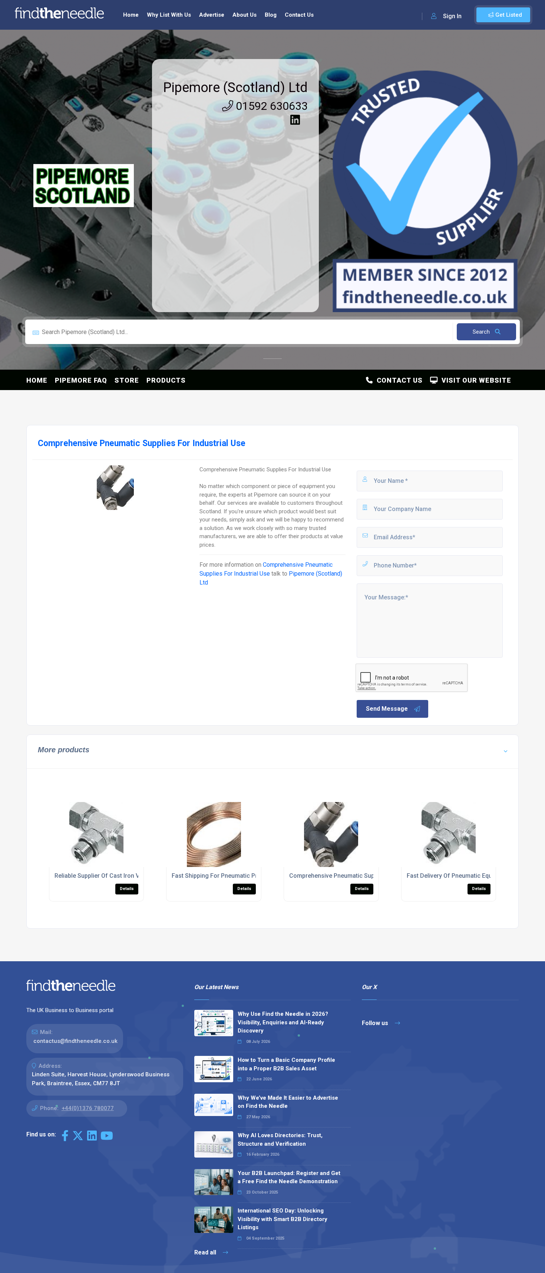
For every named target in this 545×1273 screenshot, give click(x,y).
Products (166, 380)
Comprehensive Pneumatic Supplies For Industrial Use (363, 875)
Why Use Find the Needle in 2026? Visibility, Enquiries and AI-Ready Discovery (283, 1022)
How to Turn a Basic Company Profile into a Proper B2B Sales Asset (286, 1064)
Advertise (211, 15)
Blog (271, 15)
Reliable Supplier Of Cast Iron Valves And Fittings (121, 875)
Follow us (376, 1023)
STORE (127, 380)
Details (127, 888)
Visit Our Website (474, 380)
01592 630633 (270, 105)
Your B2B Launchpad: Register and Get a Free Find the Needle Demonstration (289, 1177)
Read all (206, 1252)
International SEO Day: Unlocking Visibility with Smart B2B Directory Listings (282, 1219)
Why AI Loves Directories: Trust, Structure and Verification (280, 1139)
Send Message (387, 708)
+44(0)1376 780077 (88, 1108)
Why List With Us (169, 15)
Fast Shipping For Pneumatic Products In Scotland (240, 875)
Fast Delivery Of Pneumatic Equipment (459, 875)
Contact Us (299, 15)
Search (482, 331)
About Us (244, 15)
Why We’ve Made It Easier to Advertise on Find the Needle (288, 1102)
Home (131, 15)
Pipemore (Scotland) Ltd (235, 87)
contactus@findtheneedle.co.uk (75, 1041)
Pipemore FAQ (81, 380)
